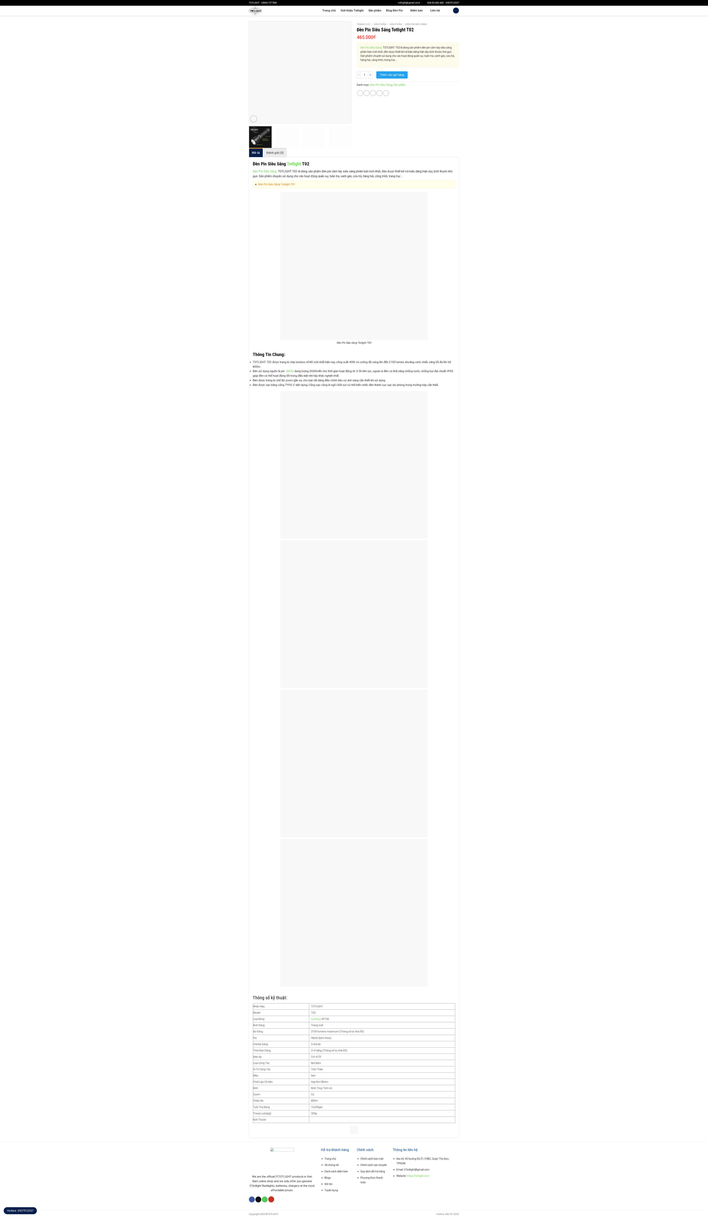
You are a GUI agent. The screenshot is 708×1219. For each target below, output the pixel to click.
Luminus (316, 1018)
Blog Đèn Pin (394, 10)
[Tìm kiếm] (446, 10)
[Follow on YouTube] (271, 1199)
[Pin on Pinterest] (379, 93)
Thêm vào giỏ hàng (392, 75)
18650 (289, 371)
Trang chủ (329, 10)
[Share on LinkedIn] (386, 93)
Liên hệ (435, 10)
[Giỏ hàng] (456, 10)
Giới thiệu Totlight (352, 10)
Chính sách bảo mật (372, 1158)
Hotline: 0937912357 (20, 1210)
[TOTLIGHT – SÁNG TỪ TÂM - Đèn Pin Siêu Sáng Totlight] (269, 10)
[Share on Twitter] (366, 93)
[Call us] (265, 1200)
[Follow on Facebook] (252, 1200)
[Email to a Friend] (373, 93)
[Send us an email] (258, 1200)
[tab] (256, 152)
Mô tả (256, 152)
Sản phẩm (374, 10)
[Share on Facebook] (360, 93)
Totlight (294, 163)
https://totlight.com (418, 1175)
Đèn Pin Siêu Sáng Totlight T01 (276, 184)
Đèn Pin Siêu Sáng (416, 24)
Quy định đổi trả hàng (372, 1171)
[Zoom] (253, 118)
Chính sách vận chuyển (373, 1165)
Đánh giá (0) (275, 152)
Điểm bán (416, 10)
